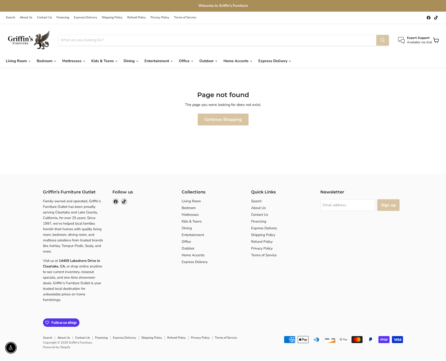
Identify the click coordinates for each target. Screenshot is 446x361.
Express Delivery (85, 17)
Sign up (388, 205)
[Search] (382, 40)
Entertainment (157, 61)
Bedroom (45, 61)
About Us (26, 17)
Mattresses (72, 61)
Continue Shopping (223, 119)
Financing (62, 17)
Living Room (17, 61)
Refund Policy (136, 17)
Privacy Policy (160, 17)
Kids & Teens (103, 61)
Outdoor (207, 61)
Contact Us (44, 17)
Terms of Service (185, 17)
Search (10, 17)
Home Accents (236, 61)
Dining (130, 61)
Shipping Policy (112, 17)
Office (184, 61)
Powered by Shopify (56, 347)
